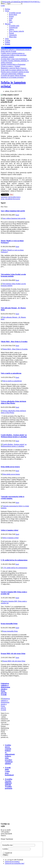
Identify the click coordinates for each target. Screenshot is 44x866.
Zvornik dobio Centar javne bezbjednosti (9, 771)
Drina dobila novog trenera (10, 467)
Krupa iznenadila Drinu (9, 623)
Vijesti (7, 11)
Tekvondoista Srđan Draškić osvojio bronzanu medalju (13, 275)
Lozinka (5, 849)
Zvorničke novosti (15, 13)
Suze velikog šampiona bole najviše (13, 211)
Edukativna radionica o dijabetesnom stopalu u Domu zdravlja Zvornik (5, 689)
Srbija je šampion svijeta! (9, 530)
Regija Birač (13, 14)
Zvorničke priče (14, 26)
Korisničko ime (7, 845)
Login (3, 5)
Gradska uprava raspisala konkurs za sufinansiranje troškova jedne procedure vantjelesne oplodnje (10, 754)
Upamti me (8, 853)
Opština (7, 42)
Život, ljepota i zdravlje (16, 31)
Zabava (11, 29)
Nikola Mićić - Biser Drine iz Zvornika (14, 341)
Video (7, 39)
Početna (7, 9)
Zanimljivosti (13, 27)
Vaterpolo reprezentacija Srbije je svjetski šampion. (12, 497)
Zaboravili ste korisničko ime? (14, 863)
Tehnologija (13, 35)
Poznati (11, 33)
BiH (10, 20)
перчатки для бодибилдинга (10, 197)
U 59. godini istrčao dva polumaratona (14, 560)
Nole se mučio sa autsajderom (11, 373)
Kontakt (7, 44)
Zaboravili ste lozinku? (12, 861)
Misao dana (12, 37)
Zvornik (7, 40)
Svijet (11, 18)
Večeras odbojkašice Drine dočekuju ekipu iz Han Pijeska (13, 402)
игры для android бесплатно (10, 199)
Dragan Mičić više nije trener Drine (13, 653)
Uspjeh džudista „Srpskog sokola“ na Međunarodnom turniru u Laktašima (14, 436)
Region (11, 16)
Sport (10, 22)
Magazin (8, 24)
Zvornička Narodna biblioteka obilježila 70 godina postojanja (8, 783)
